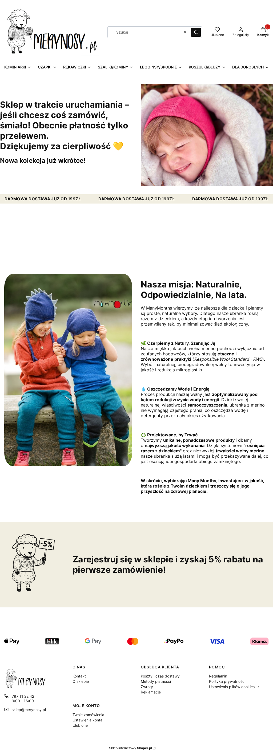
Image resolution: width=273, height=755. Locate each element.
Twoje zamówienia (88, 714)
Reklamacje (151, 692)
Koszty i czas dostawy (160, 676)
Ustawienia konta (87, 720)
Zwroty (147, 686)
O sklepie (81, 681)
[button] (196, 32)
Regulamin (218, 676)
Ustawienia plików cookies (232, 686)
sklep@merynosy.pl (29, 709)
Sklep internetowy (130, 748)
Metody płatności (156, 681)
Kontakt (79, 676)
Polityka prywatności (227, 681)
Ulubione (80, 725)
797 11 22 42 (23, 696)
